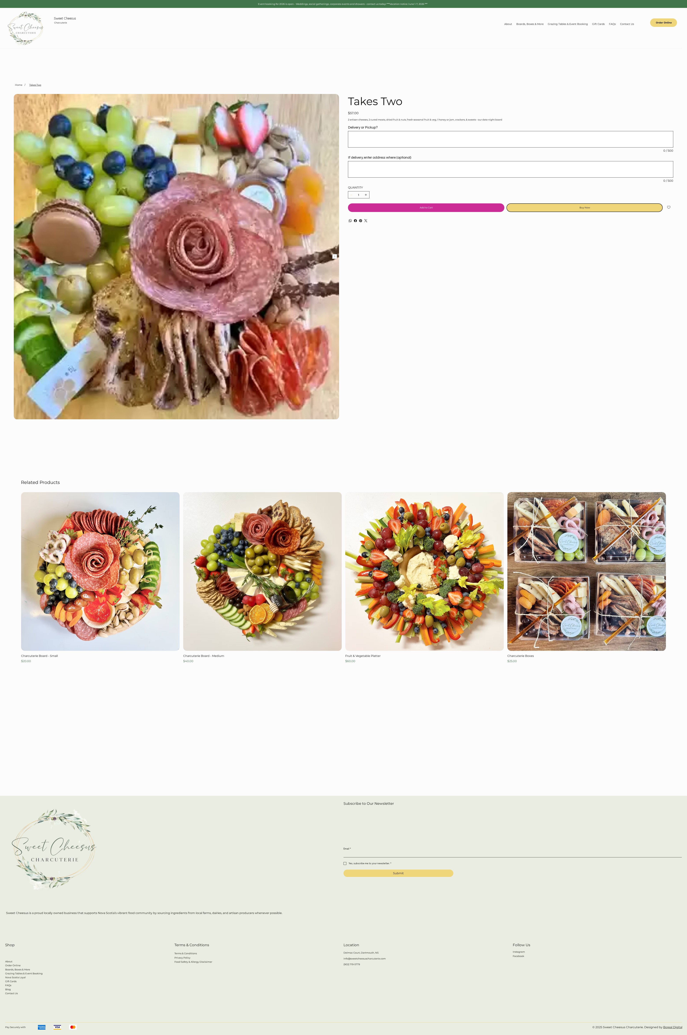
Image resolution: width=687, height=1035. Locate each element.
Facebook (518, 956)
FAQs (8, 985)
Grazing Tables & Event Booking (24, 973)
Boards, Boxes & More (17, 969)
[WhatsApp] (350, 220)
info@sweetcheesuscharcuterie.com (365, 958)
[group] (343, 578)
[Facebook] (355, 220)
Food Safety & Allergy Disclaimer (193, 961)
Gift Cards (10, 981)
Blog (8, 989)
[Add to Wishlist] (669, 207)
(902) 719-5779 (352, 964)
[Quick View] (100, 571)
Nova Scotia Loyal (15, 977)
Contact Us (11, 993)
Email (347, 848)
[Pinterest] (360, 220)
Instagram (519, 951)
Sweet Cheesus (65, 18)
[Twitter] (366, 220)
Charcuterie (60, 22)
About (8, 961)
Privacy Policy (182, 957)
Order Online (13, 965)
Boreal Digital (672, 1027)
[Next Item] (334, 256)
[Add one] (365, 194)
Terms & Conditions (185, 953)
